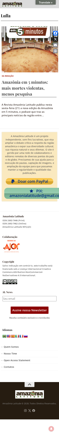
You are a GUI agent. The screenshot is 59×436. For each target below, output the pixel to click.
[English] (9, 336)
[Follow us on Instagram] (25, 411)
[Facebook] (55, 33)
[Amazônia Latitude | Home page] (15, 4)
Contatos (9, 366)
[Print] (55, 51)
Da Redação (8, 76)
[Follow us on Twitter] (29, 411)
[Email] (55, 45)
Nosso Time (10, 353)
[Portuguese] (4, 336)
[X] (55, 39)
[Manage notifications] (51, 428)
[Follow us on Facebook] (33, 411)
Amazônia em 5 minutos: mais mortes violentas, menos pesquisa (25, 88)
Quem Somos (11, 346)
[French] (21, 336)
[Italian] (17, 336)
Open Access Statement (17, 360)
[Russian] (26, 336)
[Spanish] (13, 336)
